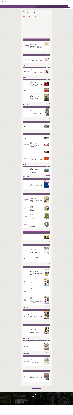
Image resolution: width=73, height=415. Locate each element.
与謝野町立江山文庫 (25, 35)
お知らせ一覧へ (36, 388)
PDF (46, 49)
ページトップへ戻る (48, 103)
